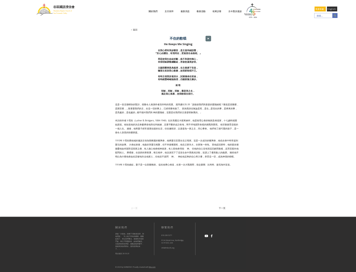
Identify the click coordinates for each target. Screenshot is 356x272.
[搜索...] (334, 15)
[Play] (208, 38)
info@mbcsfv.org (167, 248)
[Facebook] (212, 236)
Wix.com (152, 267)
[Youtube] (206, 236)
